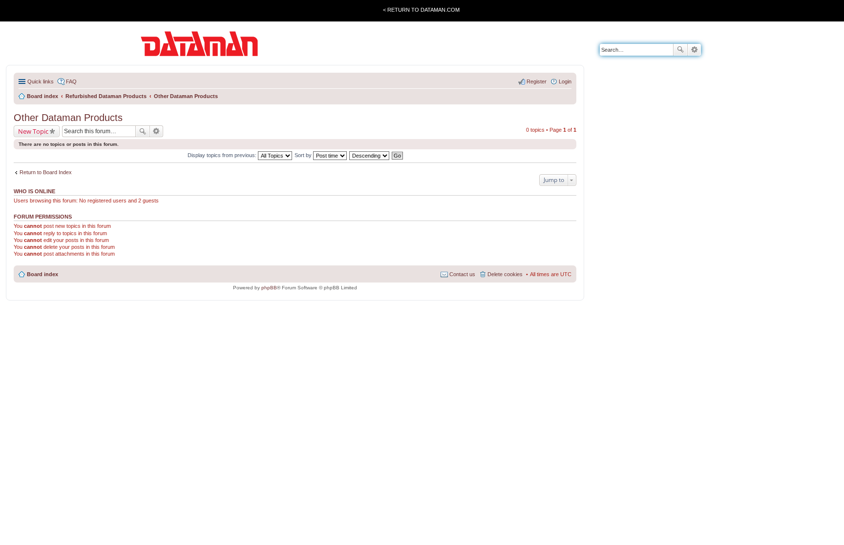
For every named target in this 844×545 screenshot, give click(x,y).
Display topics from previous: (223, 155)
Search (680, 50)
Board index (42, 274)
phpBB (269, 287)
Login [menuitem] (565, 81)
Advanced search (694, 50)
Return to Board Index (46, 172)
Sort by (304, 155)
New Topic (33, 131)
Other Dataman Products (68, 117)
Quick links (40, 81)
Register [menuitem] (537, 81)
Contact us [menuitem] (462, 274)
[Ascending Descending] (369, 155)
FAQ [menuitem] (71, 81)
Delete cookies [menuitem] (505, 274)
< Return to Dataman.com (421, 10)
